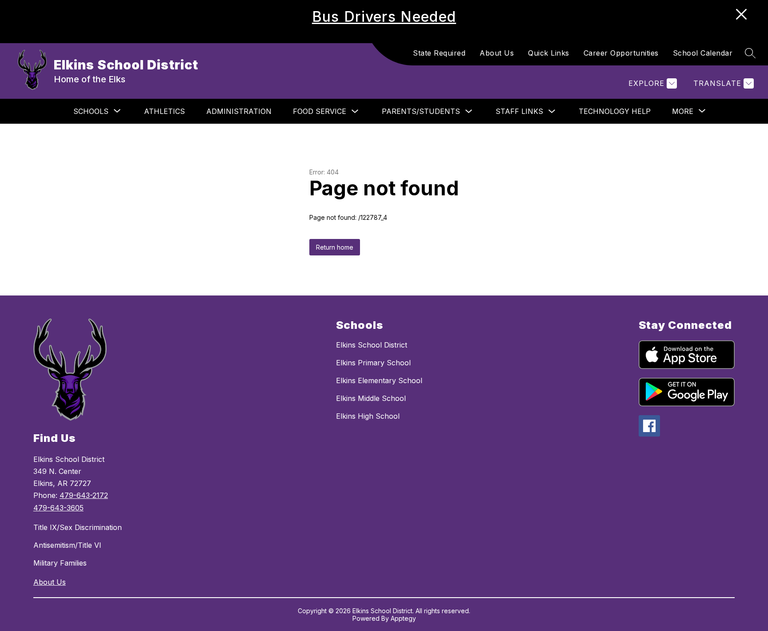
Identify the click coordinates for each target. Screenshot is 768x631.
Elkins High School (368, 416)
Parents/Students (421, 111)
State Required (439, 53)
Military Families (60, 562)
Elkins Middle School (371, 398)
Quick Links (548, 53)
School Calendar (703, 53)
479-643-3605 (58, 507)
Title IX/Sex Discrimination (77, 527)
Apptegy (403, 618)
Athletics (164, 111)
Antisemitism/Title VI (67, 545)
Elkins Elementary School (379, 380)
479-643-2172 (84, 495)
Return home (334, 247)
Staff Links (519, 111)
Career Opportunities (621, 53)
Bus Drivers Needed (384, 16)
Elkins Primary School (373, 362)
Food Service (319, 111)
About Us (497, 53)
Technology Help (615, 111)
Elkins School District (371, 344)
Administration (239, 111)
